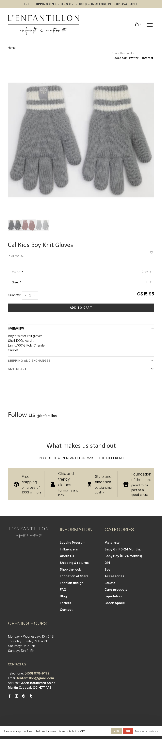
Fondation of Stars (74, 576)
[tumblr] (30, 696)
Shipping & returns (74, 563)
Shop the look (70, 569)
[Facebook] (9, 696)
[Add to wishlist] (151, 253)
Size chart (17, 369)
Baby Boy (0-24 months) (123, 556)
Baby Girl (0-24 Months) (123, 549)
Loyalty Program (72, 543)
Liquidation (113, 596)
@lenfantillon (47, 416)
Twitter (133, 58)
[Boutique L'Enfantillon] (29, 532)
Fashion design (71, 583)
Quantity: (14, 295)
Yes (116, 731)
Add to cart (81, 307)
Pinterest (146, 58)
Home (12, 47)
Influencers (69, 549)
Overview (16, 328)
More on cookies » (146, 731)
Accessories (114, 576)
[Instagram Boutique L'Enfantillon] (16, 696)
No (128, 731)
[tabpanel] (81, 140)
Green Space (115, 603)
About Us (67, 556)
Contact (66, 610)
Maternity (112, 543)
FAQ (63, 589)
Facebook (120, 58)
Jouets (110, 583)
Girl (107, 563)
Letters (65, 603)
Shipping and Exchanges (29, 360)
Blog (63, 596)
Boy (107, 569)
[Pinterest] (23, 696)
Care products (116, 589)
